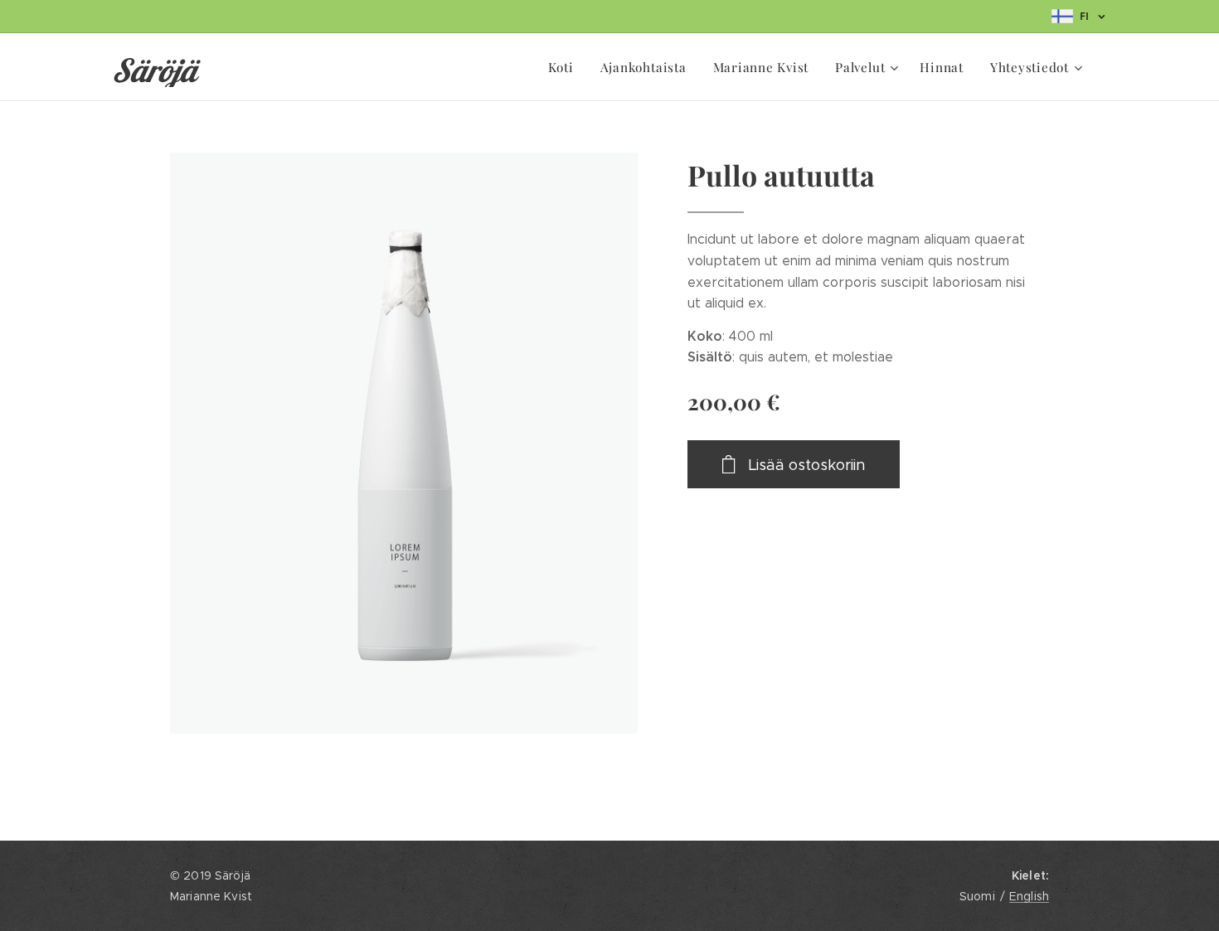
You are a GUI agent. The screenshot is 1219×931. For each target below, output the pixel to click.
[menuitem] (565, 67)
